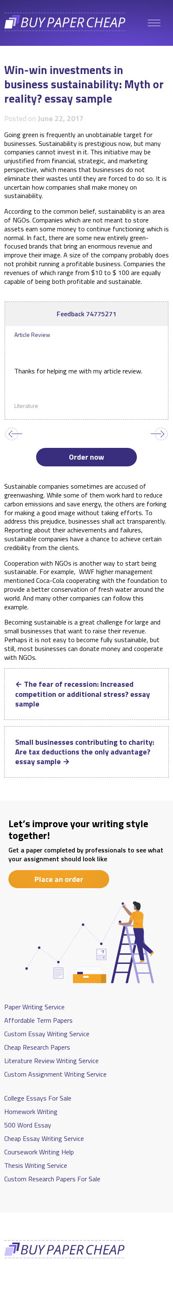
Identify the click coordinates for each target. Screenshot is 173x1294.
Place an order (58, 879)
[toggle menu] (154, 23)
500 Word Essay (27, 1125)
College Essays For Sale (37, 1098)
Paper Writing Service (34, 1007)
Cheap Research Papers (37, 1047)
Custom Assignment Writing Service (55, 1074)
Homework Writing (31, 1111)
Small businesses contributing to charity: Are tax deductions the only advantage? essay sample (84, 751)
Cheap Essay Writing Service (44, 1138)
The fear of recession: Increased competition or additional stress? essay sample (82, 693)
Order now (86, 457)
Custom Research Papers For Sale (52, 1179)
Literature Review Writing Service (51, 1061)
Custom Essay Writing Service (46, 1034)
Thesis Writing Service (35, 1165)
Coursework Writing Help (39, 1152)
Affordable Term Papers (38, 1020)
